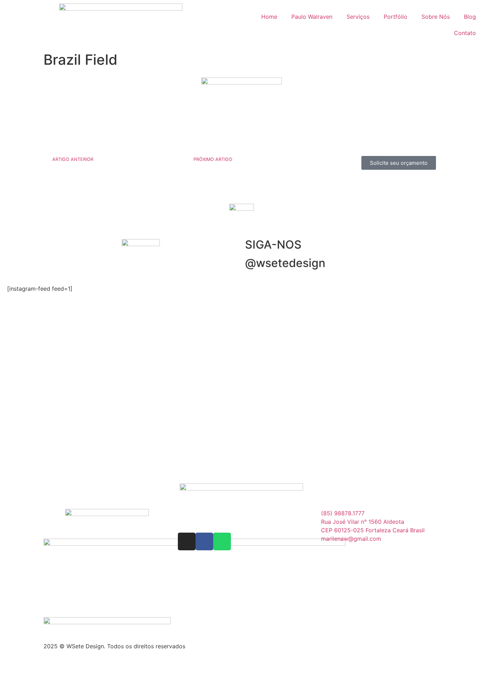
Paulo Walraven (311, 16)
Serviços (358, 16)
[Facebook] (204, 541)
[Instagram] (187, 541)
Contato (465, 32)
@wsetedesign (285, 263)
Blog (470, 16)
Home (269, 16)
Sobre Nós (435, 16)
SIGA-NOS (273, 244)
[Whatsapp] (222, 541)
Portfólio (395, 16)
